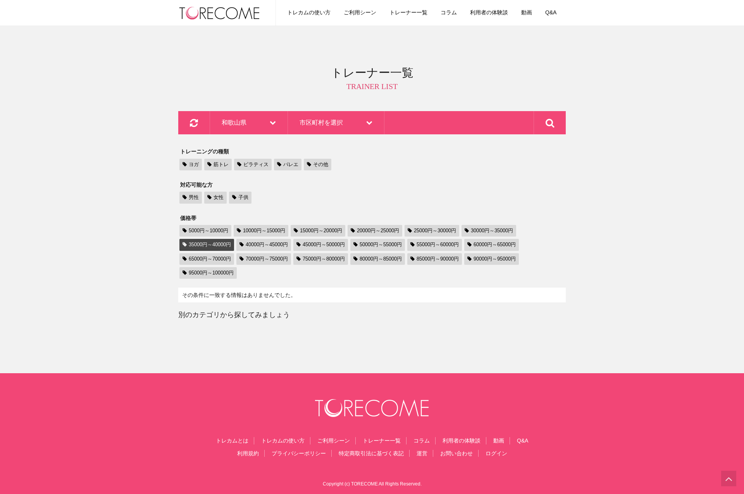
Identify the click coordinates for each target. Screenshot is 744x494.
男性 (194, 197)
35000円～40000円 (210, 244)
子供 (243, 197)
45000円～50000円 (324, 244)
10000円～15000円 (264, 230)
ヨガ (194, 164)
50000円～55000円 (381, 244)
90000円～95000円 (495, 259)
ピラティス (256, 164)
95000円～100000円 (211, 273)
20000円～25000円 (378, 230)
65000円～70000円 (210, 259)
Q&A (550, 12)
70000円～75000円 (267, 259)
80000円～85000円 (381, 259)
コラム (449, 12)
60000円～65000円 (495, 244)
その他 (320, 164)
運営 (422, 453)
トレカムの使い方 (309, 12)
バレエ (290, 164)
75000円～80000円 (324, 259)
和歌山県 (234, 122)
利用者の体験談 (489, 12)
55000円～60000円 (438, 244)
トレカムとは (232, 440)
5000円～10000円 (208, 230)
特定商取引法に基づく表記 (371, 453)
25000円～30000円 (435, 230)
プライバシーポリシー (299, 453)
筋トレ (221, 164)
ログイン (496, 453)
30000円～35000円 (492, 230)
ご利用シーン (360, 12)
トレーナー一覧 (408, 12)
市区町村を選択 (321, 122)
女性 (219, 197)
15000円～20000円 (321, 230)
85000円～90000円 (438, 259)
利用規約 (248, 453)
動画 (526, 12)
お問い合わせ (456, 453)
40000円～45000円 (267, 244)
